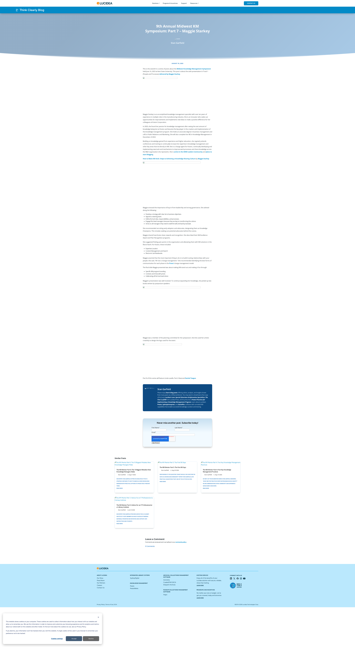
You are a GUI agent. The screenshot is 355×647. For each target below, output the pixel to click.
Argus (165, 594)
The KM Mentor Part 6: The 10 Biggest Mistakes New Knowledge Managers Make (133, 471)
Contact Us (251, 3)
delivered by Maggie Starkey (169, 74)
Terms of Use (109, 604)
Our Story (100, 578)
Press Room (101, 580)
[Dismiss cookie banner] (98, 617)
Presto (132, 586)
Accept (74, 639)
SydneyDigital (134, 578)
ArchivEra (166, 580)
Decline (91, 639)
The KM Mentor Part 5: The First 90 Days (173, 467)
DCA (115, 604)
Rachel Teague (190, 378)
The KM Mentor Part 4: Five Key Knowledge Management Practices (217, 471)
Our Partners (101, 583)
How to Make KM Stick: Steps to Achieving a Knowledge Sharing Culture (169, 159)
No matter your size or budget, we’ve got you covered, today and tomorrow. (209, 595)
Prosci (171, 263)
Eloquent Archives (169, 585)
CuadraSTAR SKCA (169, 582)
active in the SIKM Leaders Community (188, 152)
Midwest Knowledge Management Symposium (194, 69)
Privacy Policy (101, 604)
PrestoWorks (134, 588)
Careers (99, 585)
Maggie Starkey (203, 159)
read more (119, 488)
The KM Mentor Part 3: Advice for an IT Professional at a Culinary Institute (134, 506)
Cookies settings (57, 639)
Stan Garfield (122, 475)
